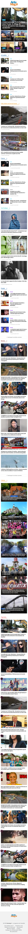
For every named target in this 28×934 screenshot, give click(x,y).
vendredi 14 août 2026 (15, 315)
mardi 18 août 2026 (6, 129)
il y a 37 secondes (14, 64)
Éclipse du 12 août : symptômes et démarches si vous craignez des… (18, 202)
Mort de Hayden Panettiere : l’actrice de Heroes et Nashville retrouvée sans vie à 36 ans (14, 787)
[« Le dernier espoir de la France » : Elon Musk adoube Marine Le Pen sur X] (5, 329)
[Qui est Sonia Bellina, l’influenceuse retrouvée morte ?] (5, 70)
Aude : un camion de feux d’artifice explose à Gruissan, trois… (18, 174)
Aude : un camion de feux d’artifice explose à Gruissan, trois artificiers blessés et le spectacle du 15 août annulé (13, 846)
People (11, 291)
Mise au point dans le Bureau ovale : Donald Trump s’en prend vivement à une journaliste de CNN (13, 731)
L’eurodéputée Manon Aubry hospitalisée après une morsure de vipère (13, 750)
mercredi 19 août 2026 (15, 168)
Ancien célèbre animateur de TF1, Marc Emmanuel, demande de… (18, 321)
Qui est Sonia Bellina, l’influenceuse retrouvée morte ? (18, 71)
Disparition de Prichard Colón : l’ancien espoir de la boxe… (18, 312)
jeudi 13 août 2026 (5, 155)
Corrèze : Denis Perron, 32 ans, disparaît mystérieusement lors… (18, 98)
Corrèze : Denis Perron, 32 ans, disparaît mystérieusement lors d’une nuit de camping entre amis (13, 885)
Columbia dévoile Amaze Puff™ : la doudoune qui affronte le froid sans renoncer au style (14, 231)
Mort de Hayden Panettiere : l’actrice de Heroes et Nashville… (17, 304)
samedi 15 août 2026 (15, 177)
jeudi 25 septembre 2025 (7, 284)
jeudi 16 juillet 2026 (15, 333)
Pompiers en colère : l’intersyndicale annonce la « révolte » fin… (17, 193)
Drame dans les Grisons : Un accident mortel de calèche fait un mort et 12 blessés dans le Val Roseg (13, 398)
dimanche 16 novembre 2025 (7, 234)
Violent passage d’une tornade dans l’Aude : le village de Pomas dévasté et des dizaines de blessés (13, 636)
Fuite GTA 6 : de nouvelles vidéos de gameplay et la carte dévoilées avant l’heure (13, 693)
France (11, 171)
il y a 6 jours (13, 74)
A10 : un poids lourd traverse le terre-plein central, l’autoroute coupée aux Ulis (12, 153)
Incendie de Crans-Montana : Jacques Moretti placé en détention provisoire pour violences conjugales (13, 359)
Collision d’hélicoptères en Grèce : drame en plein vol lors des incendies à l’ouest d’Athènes (14, 470)
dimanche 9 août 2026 (15, 324)
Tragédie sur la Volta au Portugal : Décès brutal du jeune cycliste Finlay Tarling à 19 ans (13, 416)
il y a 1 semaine (14, 82)
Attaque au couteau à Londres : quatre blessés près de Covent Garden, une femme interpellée (13, 452)
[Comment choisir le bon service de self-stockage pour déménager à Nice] (14, 245)
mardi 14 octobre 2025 (6, 259)
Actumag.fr (9, 923)
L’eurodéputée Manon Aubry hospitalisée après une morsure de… (18, 295)
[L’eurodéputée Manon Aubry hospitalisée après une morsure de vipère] (20, 47)
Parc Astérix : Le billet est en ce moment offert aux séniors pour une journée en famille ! (13, 768)
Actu (11, 58)
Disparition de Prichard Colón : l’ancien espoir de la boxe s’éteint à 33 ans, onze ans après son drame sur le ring (13, 904)
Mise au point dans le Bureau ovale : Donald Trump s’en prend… (17, 88)
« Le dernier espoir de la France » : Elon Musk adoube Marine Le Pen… (18, 331)
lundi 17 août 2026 (14, 307)
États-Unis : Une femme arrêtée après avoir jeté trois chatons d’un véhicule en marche (13, 434)
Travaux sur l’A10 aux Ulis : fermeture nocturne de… (17, 79)
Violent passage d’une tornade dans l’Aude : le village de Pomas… (18, 62)
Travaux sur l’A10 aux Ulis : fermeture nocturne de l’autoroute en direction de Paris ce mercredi (13, 127)
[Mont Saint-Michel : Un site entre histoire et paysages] (14, 511)
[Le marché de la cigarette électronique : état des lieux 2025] (14, 270)
